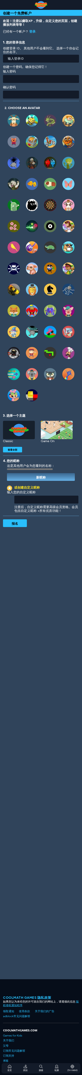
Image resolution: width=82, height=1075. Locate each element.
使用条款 (24, 1011)
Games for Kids (12, 1035)
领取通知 (8, 1011)
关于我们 (8, 1040)
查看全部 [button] (12, 449)
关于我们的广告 (44, 1011)
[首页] (41, 5)
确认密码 (9, 87)
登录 (32, 31)
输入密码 (9, 71)
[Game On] (57, 430)
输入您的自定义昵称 (21, 492)
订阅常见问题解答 (14, 1050)
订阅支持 (8, 1055)
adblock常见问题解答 (16, 1016)
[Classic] (19, 430)
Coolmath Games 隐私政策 (27, 998)
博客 (6, 1061)
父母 (6, 1045)
